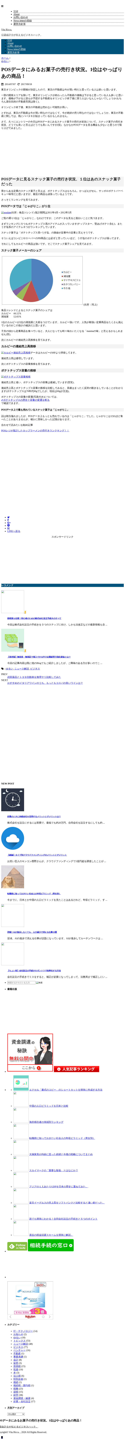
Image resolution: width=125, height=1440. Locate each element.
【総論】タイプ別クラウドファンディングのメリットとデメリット (37, 855)
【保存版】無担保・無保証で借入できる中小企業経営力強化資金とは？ (39, 657)
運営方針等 (19, 24)
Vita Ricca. (6, 29)
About (16, 14)
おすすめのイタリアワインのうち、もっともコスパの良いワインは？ (45, 683)
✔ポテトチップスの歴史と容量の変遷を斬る (25, 400)
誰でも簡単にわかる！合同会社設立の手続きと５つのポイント (63, 1219)
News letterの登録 (22, 20)
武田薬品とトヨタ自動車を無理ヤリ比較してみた (34, 677)
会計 (15, 1360)
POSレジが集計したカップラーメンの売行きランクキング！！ (35, 430)
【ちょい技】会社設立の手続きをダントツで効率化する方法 (34, 970)
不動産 (17, 1353)
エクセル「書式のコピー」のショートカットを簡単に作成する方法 (65, 1089)
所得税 (17, 1366)
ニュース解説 (21, 668)
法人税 (17, 1376)
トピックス (19, 1340)
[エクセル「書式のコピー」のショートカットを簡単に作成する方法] (21, 1089)
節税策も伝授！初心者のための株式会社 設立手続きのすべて (34, 618)
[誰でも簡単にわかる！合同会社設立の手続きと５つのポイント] (21, 1219)
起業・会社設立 (21, 1401)
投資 (15, 1369)
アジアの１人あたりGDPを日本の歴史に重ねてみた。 (58, 1186)
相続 (15, 1382)
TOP (15, 11)
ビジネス (35, 668)
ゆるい (9, 668)
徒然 (15, 1363)
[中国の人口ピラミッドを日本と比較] (21, 1106)
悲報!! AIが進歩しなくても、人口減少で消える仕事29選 (32, 932)
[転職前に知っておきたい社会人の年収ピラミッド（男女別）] (21, 1138)
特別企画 (18, 1379)
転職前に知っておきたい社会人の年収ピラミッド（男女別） (34, 893)
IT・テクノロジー (23, 1331)
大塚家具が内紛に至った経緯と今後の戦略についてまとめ (61, 1154)
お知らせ (18, 1334)
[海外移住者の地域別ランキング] (21, 1122)
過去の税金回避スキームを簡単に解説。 (51, 1235)
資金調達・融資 (21, 1398)
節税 (15, 1392)
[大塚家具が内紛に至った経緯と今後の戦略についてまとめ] (21, 1154)
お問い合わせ (20, 17)
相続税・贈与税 (21, 1385)
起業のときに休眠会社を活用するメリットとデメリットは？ (34, 816)
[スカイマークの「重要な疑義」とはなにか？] (21, 1170)
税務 (15, 1388)
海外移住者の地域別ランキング (46, 1122)
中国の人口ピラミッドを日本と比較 (48, 1106)
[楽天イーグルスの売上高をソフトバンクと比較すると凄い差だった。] (21, 1202)
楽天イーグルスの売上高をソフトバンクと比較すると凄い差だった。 (67, 1202)
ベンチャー (19, 1350)
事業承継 (18, 1356)
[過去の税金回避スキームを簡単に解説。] (21, 1235)
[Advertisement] (24, 151)
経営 (15, 1395)
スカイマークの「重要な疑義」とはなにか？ (53, 1170)
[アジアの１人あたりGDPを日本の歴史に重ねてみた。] (21, 1186)
